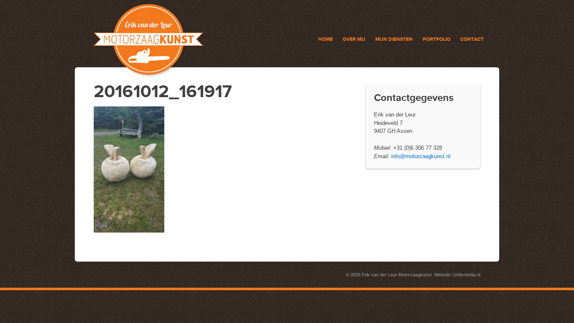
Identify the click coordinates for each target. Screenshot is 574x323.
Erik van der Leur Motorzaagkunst (397, 274)
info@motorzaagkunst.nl (420, 156)
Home (325, 39)
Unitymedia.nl (466, 274)
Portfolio (436, 39)
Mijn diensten (394, 39)
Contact (472, 39)
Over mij (353, 39)
